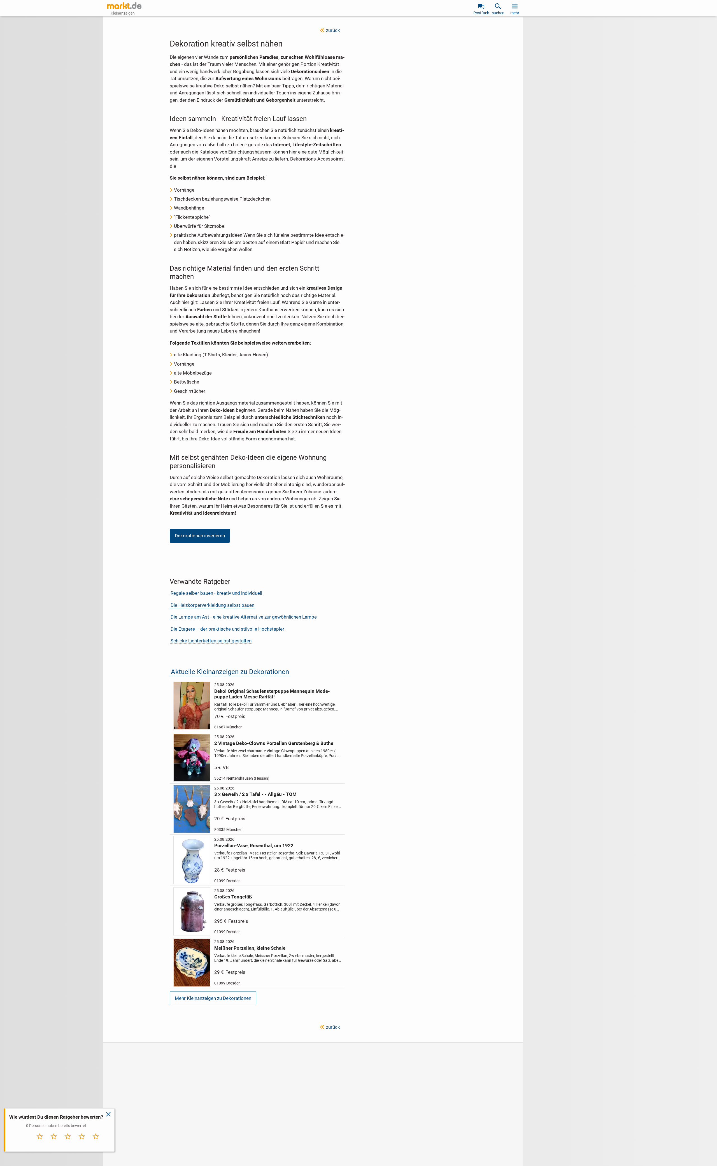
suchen (498, 13)
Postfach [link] (481, 13)
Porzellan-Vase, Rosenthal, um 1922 (254, 845)
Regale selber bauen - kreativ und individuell (216, 593)
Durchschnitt (68, 1144)
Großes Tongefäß (233, 897)
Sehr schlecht (40, 1144)
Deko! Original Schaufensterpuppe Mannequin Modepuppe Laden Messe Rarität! (272, 694)
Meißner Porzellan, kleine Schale (249, 948)
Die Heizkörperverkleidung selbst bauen (212, 605)
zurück (333, 30)
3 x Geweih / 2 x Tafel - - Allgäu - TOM (255, 794)
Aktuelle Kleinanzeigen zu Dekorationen (230, 672)
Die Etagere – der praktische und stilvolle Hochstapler (227, 629)
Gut (82, 1142)
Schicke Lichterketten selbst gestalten (211, 641)
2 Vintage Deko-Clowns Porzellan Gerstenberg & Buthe (273, 743)
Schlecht (54, 1142)
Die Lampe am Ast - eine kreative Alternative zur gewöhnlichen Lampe (244, 617)
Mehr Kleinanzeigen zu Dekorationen (213, 998)
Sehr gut (96, 1142)
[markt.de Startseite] (124, 5)
